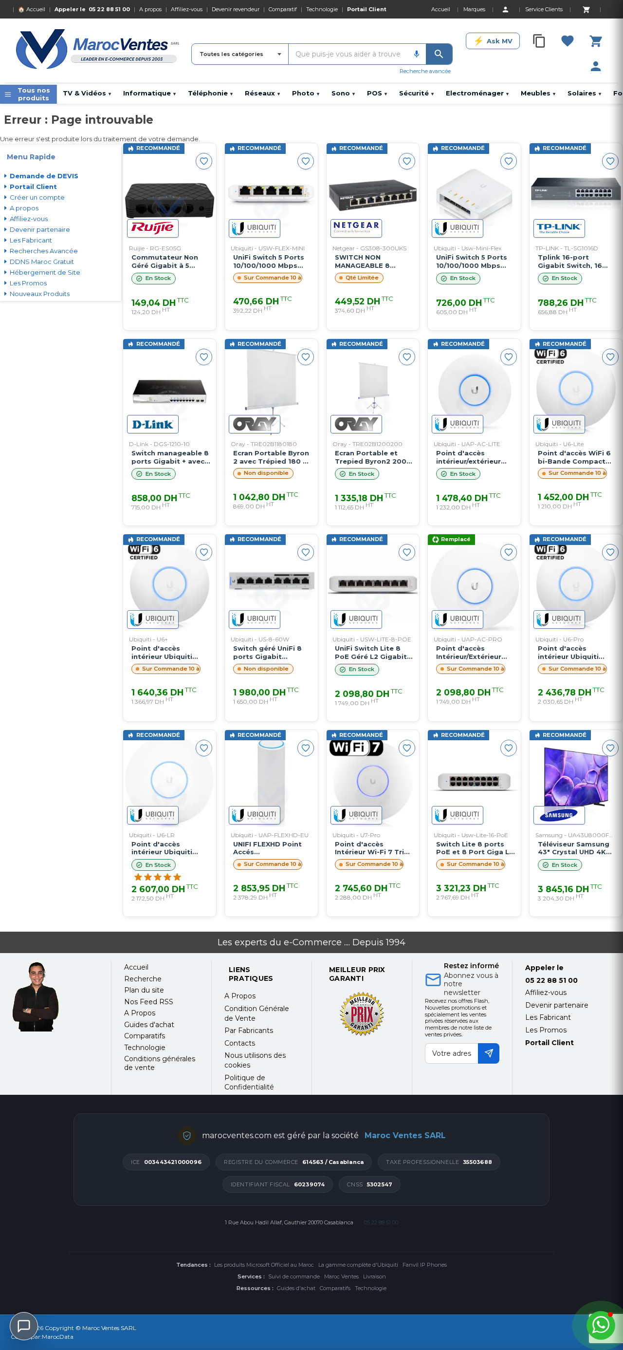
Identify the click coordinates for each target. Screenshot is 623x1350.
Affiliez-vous (186, 9)
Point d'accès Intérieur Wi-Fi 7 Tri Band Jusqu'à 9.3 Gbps (369, 848)
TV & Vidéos (87, 93)
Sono (343, 93)
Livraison (374, 1276)
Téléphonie (210, 93)
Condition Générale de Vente (256, 1013)
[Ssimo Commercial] (54, 996)
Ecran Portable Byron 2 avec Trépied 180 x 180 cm (271, 457)
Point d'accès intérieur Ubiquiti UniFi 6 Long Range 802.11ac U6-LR (166, 848)
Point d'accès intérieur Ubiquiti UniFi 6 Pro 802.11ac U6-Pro (573, 652)
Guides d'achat (296, 1288)
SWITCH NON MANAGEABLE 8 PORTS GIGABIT (363, 261)
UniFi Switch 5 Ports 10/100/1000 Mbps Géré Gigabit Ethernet (268, 261)
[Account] (505, 9)
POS (377, 93)
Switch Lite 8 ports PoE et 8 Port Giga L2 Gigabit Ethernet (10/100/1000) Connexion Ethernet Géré (474, 848)
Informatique (149, 93)
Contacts (239, 1043)
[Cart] (586, 9)
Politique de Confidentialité (249, 1082)
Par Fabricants (248, 1030)
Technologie (322, 9)
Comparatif (283, 9)
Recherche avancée (425, 71)
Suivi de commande (294, 1276)
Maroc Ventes (341, 1276)
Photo (305, 93)
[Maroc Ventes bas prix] (99, 51)
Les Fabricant (548, 1017)
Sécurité (416, 93)
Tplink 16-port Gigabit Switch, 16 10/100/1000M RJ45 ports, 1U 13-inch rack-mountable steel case (577, 261)
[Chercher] (439, 54)
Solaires (584, 93)
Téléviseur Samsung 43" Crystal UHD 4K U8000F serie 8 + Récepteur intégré (573, 848)
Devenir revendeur (235, 9)
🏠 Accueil (31, 9)
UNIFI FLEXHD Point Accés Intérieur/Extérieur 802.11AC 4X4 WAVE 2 (271, 848)
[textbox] (348, 54)
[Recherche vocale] (416, 54)
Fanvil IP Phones (425, 1264)
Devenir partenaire (556, 1005)
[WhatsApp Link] (601, 1325)
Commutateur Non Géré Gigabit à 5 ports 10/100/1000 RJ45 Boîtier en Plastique (164, 261)
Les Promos (546, 1030)
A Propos (240, 996)
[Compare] (539, 41)
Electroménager (477, 93)
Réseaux (262, 93)
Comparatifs (335, 1288)
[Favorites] (567, 41)
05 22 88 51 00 (109, 9)
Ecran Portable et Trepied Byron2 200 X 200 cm (374, 457)
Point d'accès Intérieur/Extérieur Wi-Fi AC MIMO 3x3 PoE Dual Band (469, 652)
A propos (150, 9)
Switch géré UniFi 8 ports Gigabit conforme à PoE (267, 652)
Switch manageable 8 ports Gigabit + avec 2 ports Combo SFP (170, 457)
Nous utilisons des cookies (255, 1060)
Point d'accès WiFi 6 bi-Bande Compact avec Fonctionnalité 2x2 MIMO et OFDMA (574, 457)
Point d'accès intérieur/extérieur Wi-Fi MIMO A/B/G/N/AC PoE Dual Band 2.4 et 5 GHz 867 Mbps (472, 457)
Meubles (538, 93)
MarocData (57, 1336)
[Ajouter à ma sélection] (204, 161)
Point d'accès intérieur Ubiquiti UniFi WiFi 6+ (161, 652)
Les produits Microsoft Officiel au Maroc (264, 1264)
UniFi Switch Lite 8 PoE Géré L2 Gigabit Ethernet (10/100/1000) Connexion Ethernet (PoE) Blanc (371, 652)
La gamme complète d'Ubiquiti (358, 1264)
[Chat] (24, 1326)
